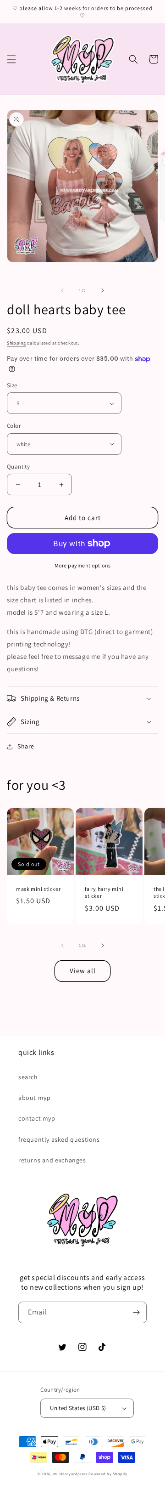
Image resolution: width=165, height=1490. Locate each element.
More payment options (83, 565)
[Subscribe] (136, 1312)
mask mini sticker (38, 888)
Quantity (18, 466)
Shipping (16, 343)
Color (14, 426)
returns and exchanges (52, 1160)
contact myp (36, 1118)
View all (83, 970)
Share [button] (25, 746)
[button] (11, 59)
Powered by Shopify (107, 1473)
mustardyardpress (70, 1473)
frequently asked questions (59, 1139)
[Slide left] (62, 290)
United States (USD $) (78, 1408)
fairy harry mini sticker (104, 892)
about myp (34, 1097)
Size (12, 385)
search (28, 1077)
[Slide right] (103, 290)
